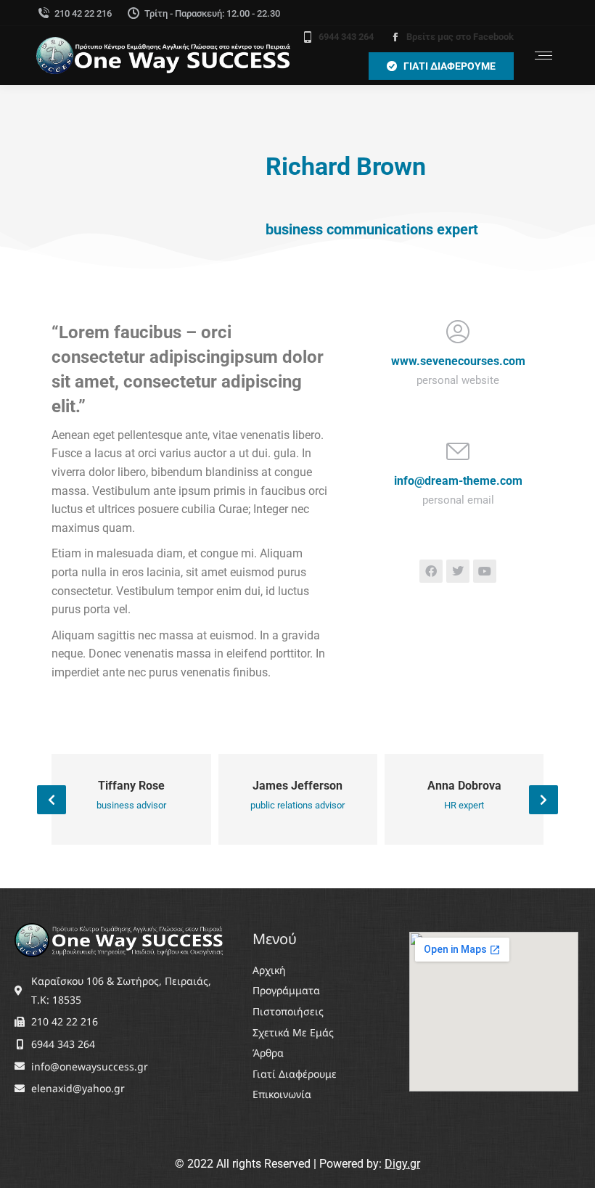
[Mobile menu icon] (543, 55)
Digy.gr (402, 1164)
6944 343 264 (346, 36)
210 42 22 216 (83, 13)
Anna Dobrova (464, 785)
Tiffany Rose (131, 785)
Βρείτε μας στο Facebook (460, 36)
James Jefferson (297, 785)
